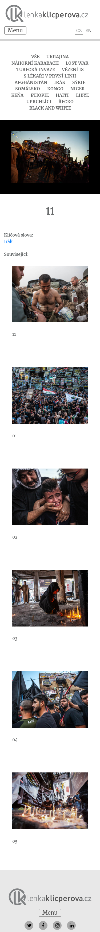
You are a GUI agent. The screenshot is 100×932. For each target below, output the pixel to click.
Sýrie (78, 82)
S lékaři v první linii (50, 76)
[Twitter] (29, 925)
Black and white (50, 108)
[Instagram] (57, 925)
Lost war (77, 63)
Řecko (66, 101)
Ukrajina (57, 56)
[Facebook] (43, 925)
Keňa (17, 95)
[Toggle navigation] (15, 30)
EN (88, 30)
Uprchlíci (38, 101)
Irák (59, 82)
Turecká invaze (35, 69)
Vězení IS (73, 69)
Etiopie (40, 95)
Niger (77, 88)
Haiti (62, 95)
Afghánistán (31, 82)
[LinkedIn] (71, 925)
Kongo (55, 88)
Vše (35, 56)
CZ (79, 30)
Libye (82, 95)
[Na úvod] (50, 896)
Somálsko (27, 88)
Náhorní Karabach (35, 63)
